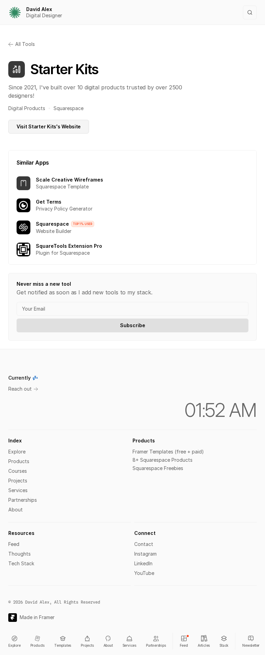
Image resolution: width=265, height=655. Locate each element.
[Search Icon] (250, 12)
